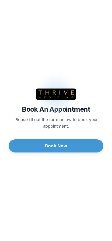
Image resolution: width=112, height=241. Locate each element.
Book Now (56, 145)
